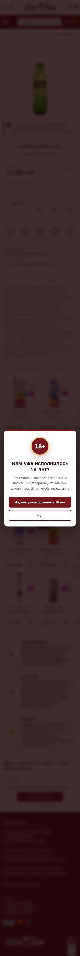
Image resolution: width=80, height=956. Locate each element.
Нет (40, 515)
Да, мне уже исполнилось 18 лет (40, 502)
